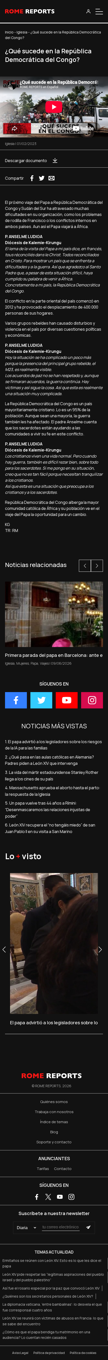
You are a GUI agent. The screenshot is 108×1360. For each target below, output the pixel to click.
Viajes (44, 663)
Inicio (9, 32)
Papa (34, 663)
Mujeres (22, 663)
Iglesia (22, 32)
